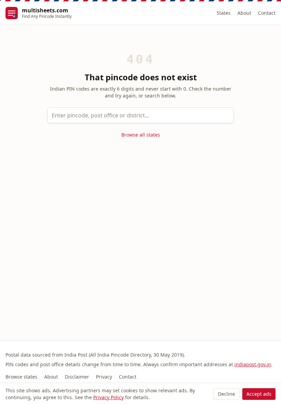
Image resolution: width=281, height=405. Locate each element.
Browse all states (140, 134)
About (244, 13)
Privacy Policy (108, 397)
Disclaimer (77, 376)
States (224, 13)
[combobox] (140, 115)
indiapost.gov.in (252, 364)
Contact (267, 13)
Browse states (21, 376)
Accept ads (258, 394)
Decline (226, 394)
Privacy (104, 376)
